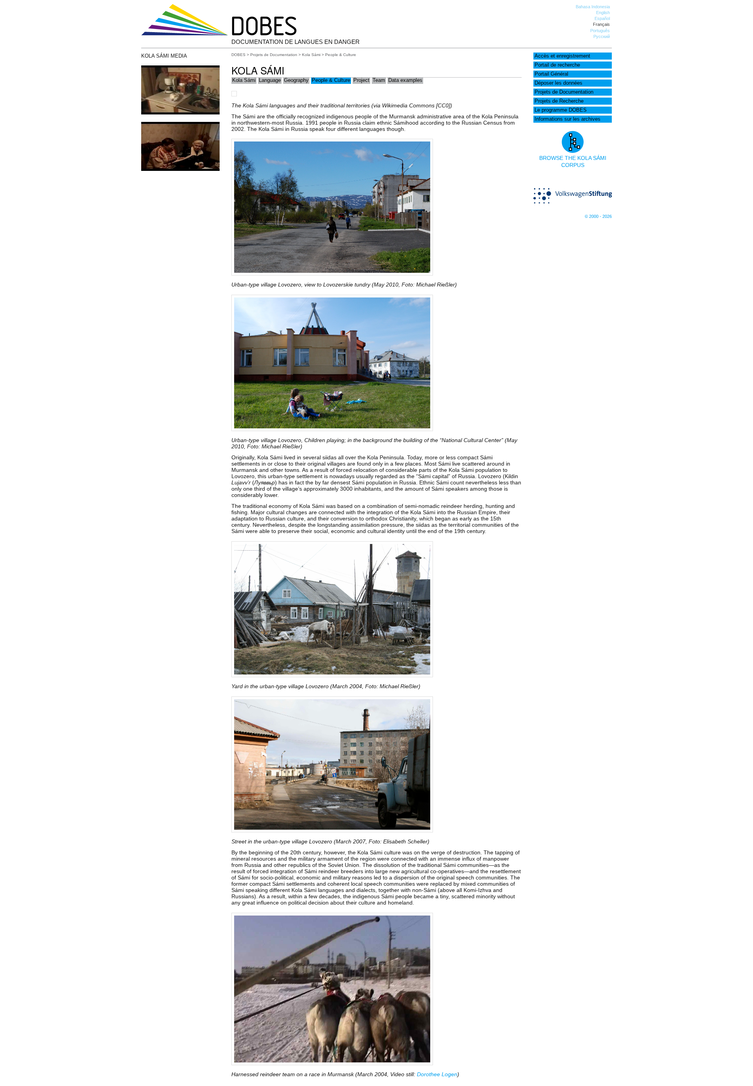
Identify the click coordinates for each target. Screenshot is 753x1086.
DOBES (238, 55)
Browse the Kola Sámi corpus (572, 161)
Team (379, 80)
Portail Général (551, 74)
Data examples (405, 80)
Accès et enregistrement (562, 56)
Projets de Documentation (564, 92)
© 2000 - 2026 (598, 216)
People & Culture (331, 80)
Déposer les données (558, 83)
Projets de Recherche (559, 101)
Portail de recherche (557, 65)
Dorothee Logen (437, 1074)
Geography (296, 80)
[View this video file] (180, 112)
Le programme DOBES (561, 110)
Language (270, 80)
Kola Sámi (311, 55)
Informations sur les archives (567, 119)
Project (361, 80)
